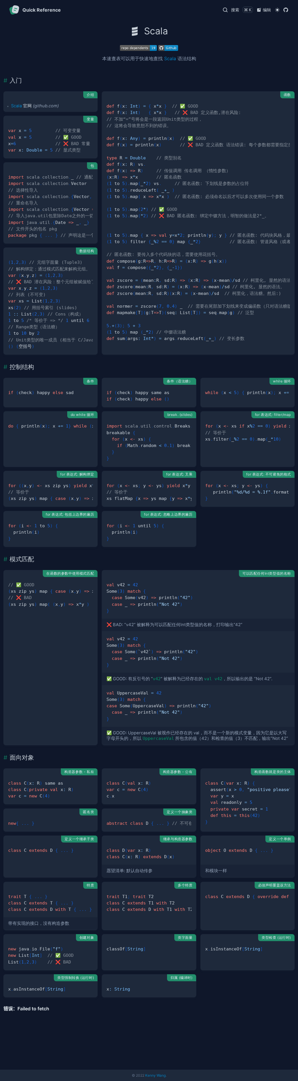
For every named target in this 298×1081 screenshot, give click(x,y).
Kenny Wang (155, 1075)
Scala (170, 58)
